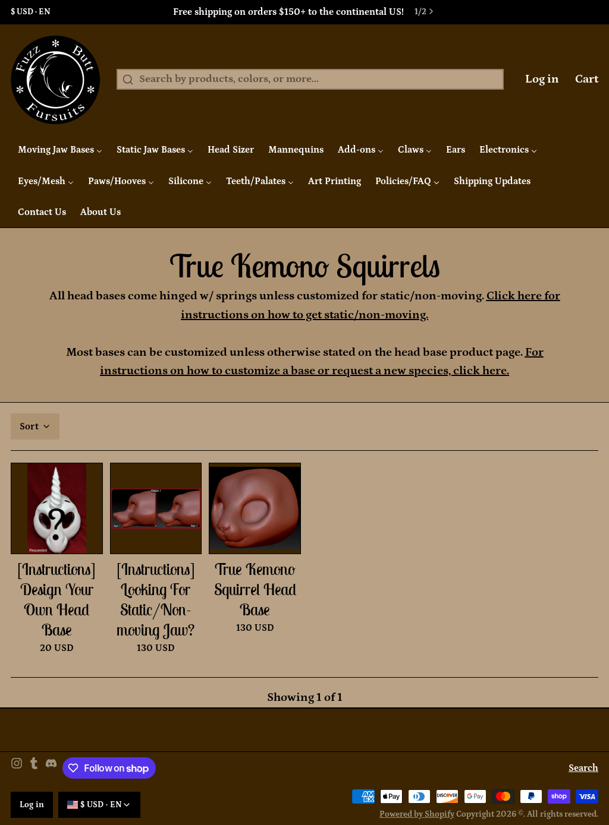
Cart (586, 79)
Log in (542, 79)
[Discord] (51, 768)
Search (583, 768)
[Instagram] (17, 768)
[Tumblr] (34, 768)
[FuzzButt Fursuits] (56, 79)
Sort (29, 426)
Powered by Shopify (416, 814)
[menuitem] (60, 149)
